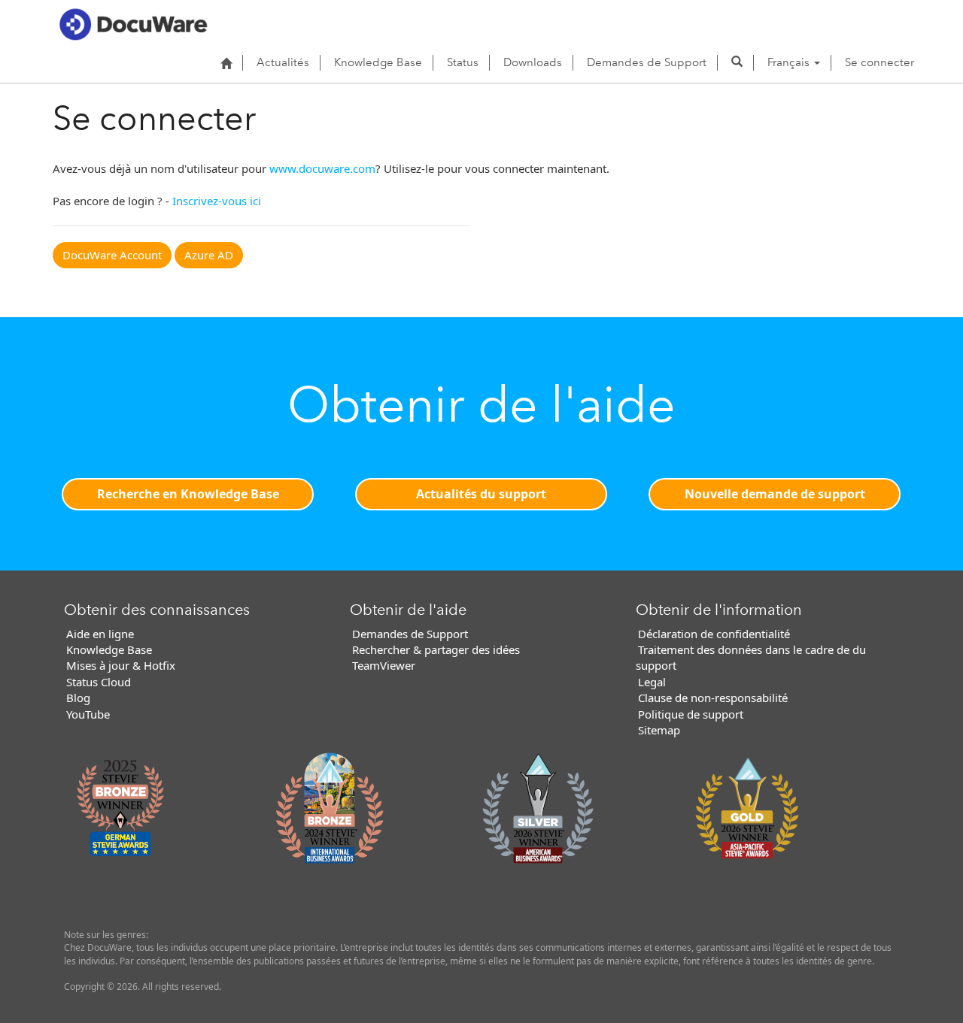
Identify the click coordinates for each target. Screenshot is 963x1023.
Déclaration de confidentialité (714, 633)
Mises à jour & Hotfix (120, 665)
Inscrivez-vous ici (216, 200)
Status (462, 62)
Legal (652, 681)
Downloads (532, 62)
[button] (737, 62)
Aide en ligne (100, 633)
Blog (78, 697)
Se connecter (879, 62)
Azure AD (208, 254)
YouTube (88, 714)
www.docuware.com (322, 168)
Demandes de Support (646, 62)
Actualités (283, 62)
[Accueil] (226, 63)
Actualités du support (481, 494)
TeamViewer (383, 665)
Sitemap (659, 729)
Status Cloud (98, 681)
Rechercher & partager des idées (436, 649)
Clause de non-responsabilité (713, 697)
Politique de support (690, 714)
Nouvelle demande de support (775, 494)
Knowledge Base (378, 62)
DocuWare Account (112, 254)
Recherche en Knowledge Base (188, 494)
